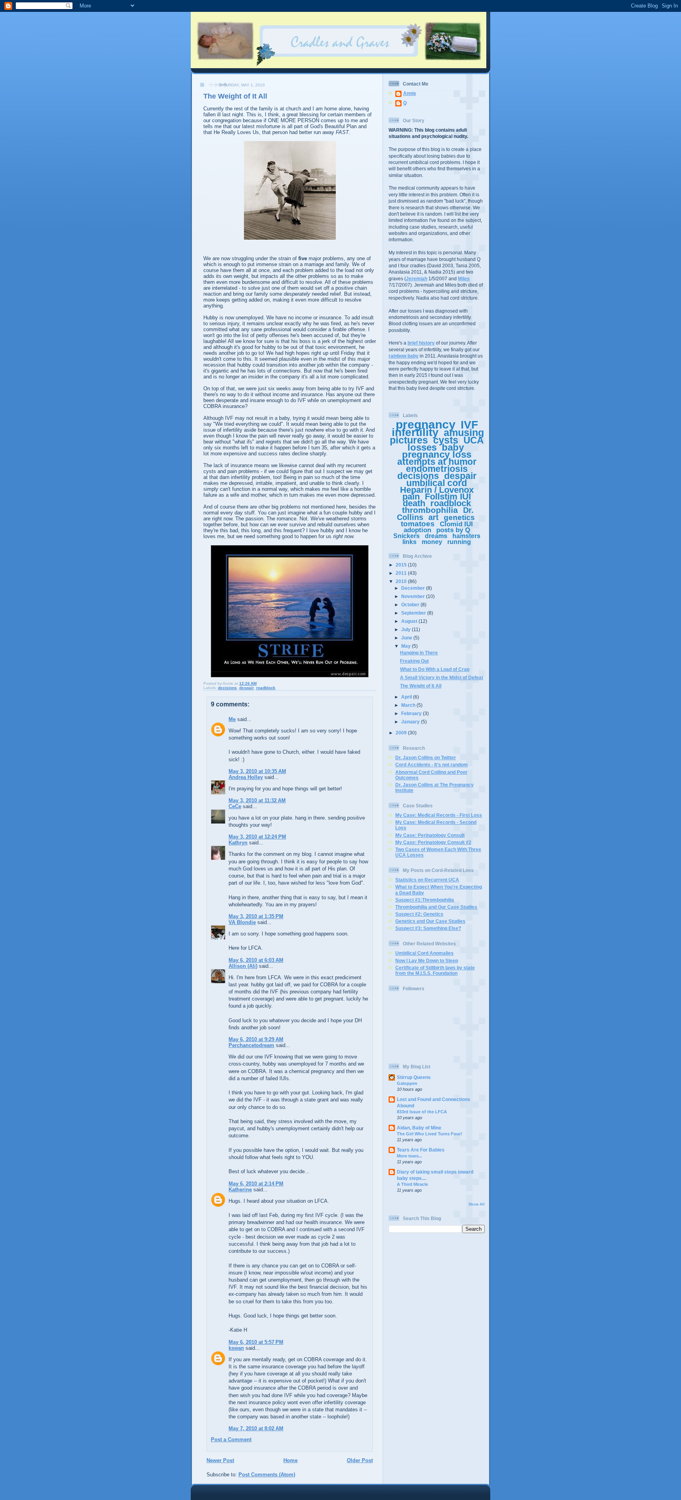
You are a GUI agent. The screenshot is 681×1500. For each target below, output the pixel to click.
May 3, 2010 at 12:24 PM (257, 837)
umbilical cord (436, 483)
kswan (236, 1348)
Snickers (406, 536)
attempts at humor (436, 462)
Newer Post (220, 1460)
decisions (227, 688)
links (409, 542)
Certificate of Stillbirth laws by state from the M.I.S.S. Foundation (435, 970)
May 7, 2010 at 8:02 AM (256, 1428)
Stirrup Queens (414, 1077)
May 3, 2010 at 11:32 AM (257, 800)
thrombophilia (430, 509)
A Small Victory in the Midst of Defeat (441, 677)
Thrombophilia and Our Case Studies (436, 906)
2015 (402, 564)
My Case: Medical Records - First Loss (438, 815)
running (459, 542)
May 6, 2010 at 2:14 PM (256, 1184)
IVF (469, 425)
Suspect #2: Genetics (419, 914)
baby (453, 447)
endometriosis (437, 469)
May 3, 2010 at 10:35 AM (257, 771)
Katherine (240, 1190)
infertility (415, 432)
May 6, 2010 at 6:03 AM (256, 960)
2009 (402, 732)
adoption (417, 530)
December (413, 588)
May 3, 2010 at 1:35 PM (256, 916)
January (411, 721)
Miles (464, 278)
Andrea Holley (246, 777)
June (407, 637)
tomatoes (418, 524)
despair (246, 688)
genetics (459, 517)
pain (411, 496)
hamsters (466, 536)
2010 (402, 581)
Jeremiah (416, 278)
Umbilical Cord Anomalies (424, 953)
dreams (436, 536)
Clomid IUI (456, 524)
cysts (445, 439)
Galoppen (407, 1083)
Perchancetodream (251, 1045)
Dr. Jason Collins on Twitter (425, 757)
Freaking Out (414, 660)
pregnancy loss (436, 454)
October (411, 604)
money (432, 542)
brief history (421, 342)
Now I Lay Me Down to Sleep (426, 960)
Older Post (360, 1460)
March (409, 705)
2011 (402, 573)
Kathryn (238, 843)
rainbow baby (404, 355)
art (433, 517)
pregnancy (426, 424)
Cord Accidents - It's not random (431, 764)
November (413, 596)
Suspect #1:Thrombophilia (424, 899)
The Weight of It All (420, 685)
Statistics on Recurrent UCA (427, 879)
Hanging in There (419, 652)
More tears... (409, 1155)
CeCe (235, 806)
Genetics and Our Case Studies (430, 921)
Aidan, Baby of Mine (419, 1127)
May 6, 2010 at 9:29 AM (256, 1039)
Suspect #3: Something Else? (428, 928)
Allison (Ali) (243, 966)
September (414, 612)
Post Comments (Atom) (266, 1475)
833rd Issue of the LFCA (422, 1111)
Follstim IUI (448, 496)
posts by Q (453, 530)
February (412, 713)
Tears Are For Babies (421, 1149)
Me (232, 719)
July (406, 629)
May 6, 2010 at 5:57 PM (256, 1342)
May (406, 645)
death (414, 503)
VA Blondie (242, 922)
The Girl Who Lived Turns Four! (429, 1133)
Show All (477, 1204)
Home (290, 1460)
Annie (409, 93)
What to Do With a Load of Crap (434, 669)
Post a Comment (231, 1439)
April (407, 696)
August (410, 621)
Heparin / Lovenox (437, 490)
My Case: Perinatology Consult (430, 835)
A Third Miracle (412, 1184)
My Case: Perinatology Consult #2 (433, 842)
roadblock (265, 688)
